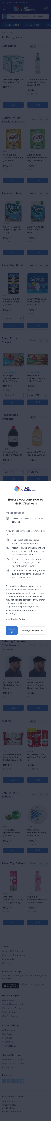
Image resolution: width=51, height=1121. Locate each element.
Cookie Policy (18, 619)
